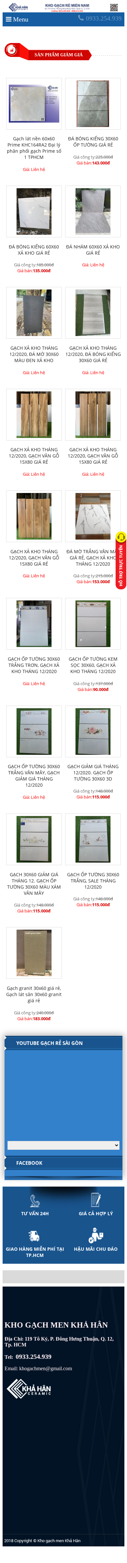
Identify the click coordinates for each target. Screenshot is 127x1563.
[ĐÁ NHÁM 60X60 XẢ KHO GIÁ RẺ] (93, 211)
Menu (20, 19)
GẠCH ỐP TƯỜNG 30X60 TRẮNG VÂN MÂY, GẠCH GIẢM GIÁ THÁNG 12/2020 (34, 775)
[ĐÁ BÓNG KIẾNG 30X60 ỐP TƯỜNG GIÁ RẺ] (93, 103)
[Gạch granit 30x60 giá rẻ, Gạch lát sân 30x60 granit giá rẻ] (34, 953)
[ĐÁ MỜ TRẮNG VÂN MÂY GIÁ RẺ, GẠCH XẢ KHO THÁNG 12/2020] (93, 516)
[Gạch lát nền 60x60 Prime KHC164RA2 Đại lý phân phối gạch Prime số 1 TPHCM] (34, 103)
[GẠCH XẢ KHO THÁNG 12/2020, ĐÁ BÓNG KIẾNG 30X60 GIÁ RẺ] (93, 312)
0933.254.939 (104, 18)
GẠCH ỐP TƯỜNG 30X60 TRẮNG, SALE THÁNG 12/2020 (93, 880)
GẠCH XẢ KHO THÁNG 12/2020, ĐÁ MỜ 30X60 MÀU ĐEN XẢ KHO (34, 354)
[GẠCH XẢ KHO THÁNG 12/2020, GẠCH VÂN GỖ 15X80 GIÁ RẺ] (34, 414)
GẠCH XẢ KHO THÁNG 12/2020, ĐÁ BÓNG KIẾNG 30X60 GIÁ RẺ (92, 354)
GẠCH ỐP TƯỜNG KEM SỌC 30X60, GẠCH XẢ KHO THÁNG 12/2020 (93, 665)
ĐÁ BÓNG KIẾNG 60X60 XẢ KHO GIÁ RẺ (34, 250)
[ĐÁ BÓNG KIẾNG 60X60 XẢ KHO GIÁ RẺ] (34, 211)
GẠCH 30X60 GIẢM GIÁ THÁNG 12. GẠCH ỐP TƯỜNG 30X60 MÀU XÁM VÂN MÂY (34, 883)
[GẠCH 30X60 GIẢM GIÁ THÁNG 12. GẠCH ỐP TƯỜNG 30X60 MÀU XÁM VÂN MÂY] (34, 839)
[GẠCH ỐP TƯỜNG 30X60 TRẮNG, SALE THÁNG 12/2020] (93, 839)
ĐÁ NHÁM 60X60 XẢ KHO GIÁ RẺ (93, 250)
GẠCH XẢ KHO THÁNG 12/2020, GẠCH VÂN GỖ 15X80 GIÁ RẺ (34, 455)
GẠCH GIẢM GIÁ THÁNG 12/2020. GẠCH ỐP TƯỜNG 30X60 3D (93, 772)
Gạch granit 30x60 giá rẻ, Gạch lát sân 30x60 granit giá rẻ (34, 994)
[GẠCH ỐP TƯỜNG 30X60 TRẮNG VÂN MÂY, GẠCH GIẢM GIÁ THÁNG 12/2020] (34, 731)
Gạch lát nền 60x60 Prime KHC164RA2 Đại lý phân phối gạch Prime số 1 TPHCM (34, 147)
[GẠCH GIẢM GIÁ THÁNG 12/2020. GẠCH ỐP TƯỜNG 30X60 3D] (93, 731)
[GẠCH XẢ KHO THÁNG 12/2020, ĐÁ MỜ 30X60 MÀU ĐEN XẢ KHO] (34, 312)
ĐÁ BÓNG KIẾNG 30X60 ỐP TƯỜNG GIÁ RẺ (93, 141)
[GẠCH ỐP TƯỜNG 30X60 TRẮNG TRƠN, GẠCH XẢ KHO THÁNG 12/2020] (34, 623)
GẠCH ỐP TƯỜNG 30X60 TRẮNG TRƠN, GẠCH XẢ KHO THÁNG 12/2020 (34, 665)
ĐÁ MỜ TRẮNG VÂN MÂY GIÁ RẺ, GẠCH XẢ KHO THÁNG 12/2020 (93, 557)
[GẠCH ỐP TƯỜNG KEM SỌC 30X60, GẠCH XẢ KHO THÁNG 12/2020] (93, 623)
